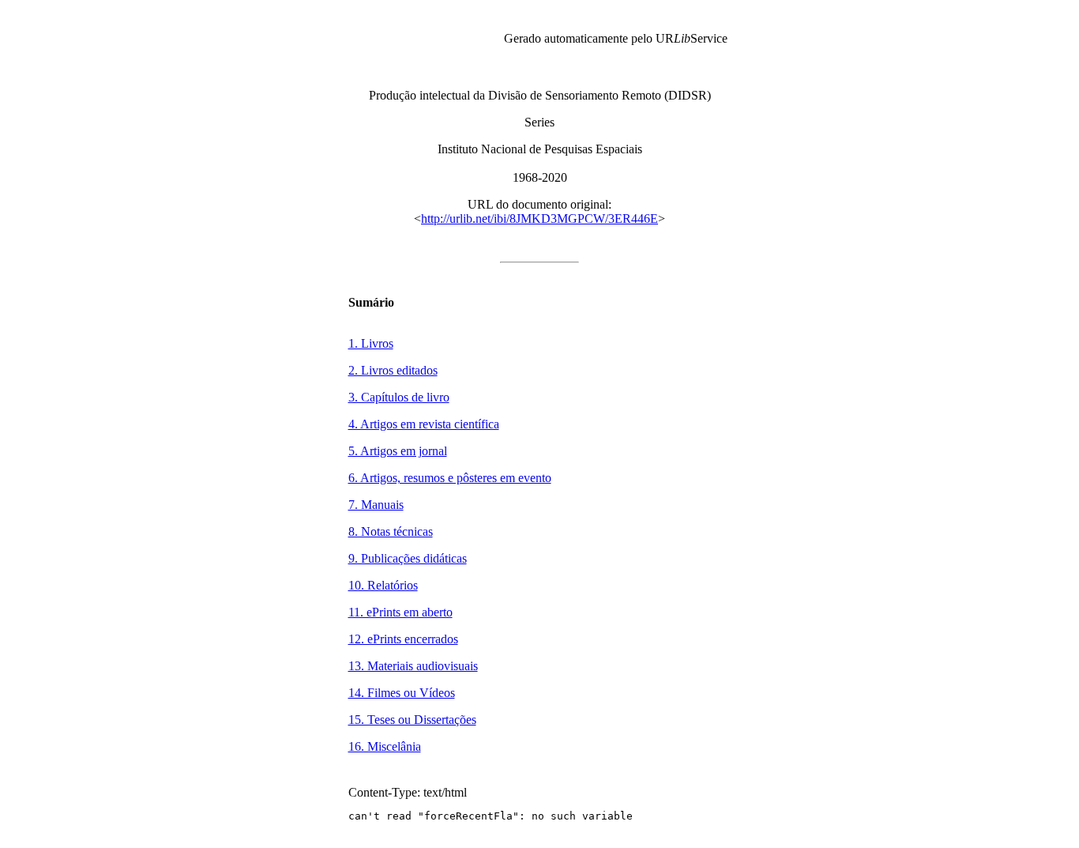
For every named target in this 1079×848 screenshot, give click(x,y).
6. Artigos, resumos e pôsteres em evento (449, 477)
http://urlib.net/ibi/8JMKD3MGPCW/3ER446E (539, 218)
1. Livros (370, 343)
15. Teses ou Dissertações (412, 719)
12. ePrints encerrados (403, 639)
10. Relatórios (383, 585)
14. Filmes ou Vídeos (401, 692)
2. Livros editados (393, 370)
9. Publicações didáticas (407, 558)
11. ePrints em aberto (400, 612)
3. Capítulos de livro (398, 397)
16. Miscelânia (384, 746)
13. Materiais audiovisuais (413, 666)
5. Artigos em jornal (397, 451)
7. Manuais (376, 504)
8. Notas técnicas (390, 531)
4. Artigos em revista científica (423, 424)
